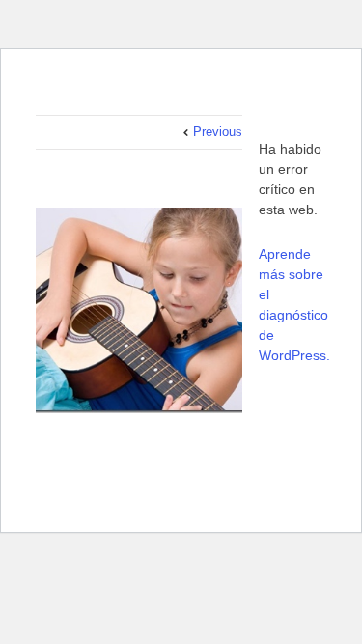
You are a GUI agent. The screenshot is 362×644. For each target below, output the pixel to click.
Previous (217, 132)
